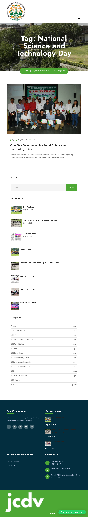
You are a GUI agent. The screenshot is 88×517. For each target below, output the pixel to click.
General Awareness (18, 331)
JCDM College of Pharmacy (20, 367)
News (13, 385)
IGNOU (13, 335)
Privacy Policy (11, 465)
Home (25, 71)
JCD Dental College (17, 344)
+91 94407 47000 (57, 461)
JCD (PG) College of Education (22, 340)
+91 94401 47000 (57, 464)
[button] (72, 512)
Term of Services (13, 461)
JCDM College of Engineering (21, 362)
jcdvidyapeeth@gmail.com (60, 468)
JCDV (13, 371)
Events (13, 326)
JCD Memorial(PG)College (20, 358)
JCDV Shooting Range (19, 376)
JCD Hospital (15, 349)
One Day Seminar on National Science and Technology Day (39, 147)
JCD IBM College (17, 353)
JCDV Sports (15, 380)
